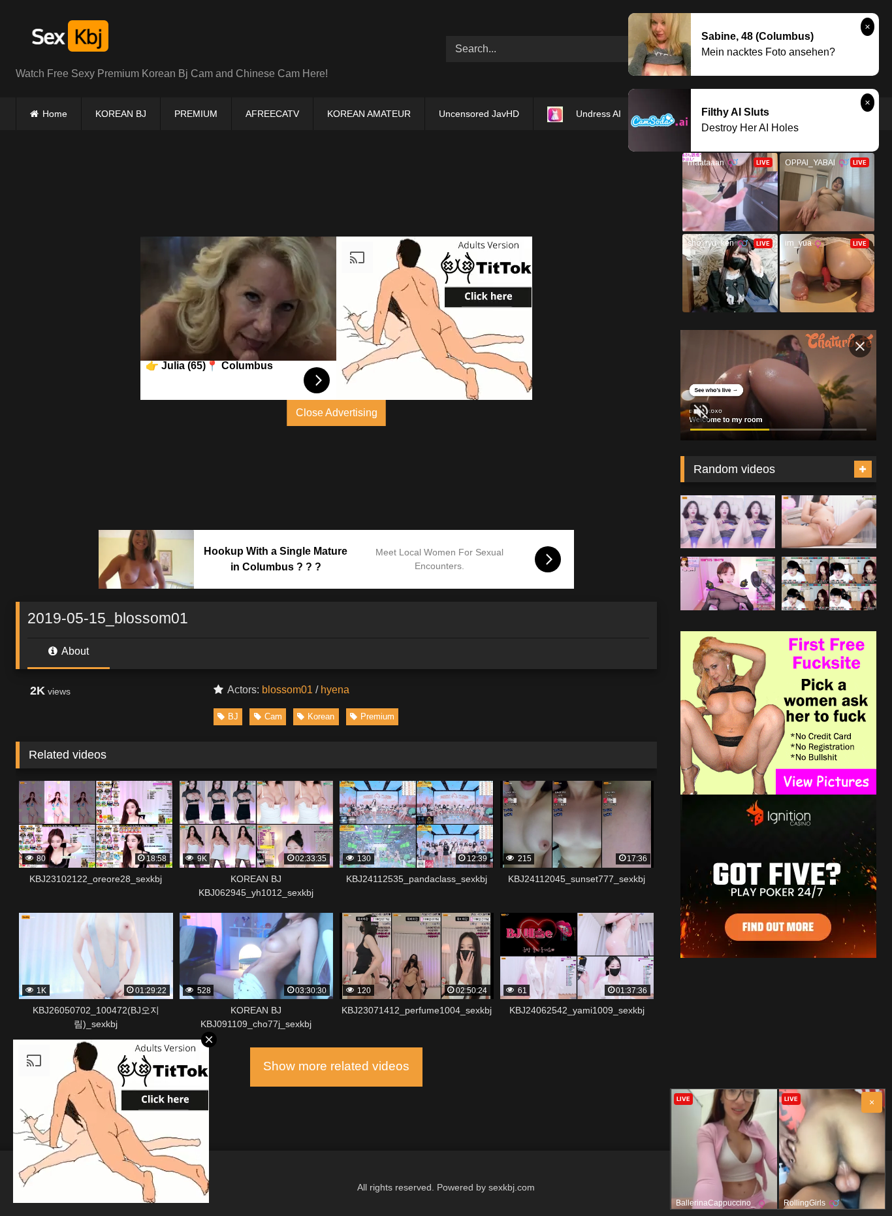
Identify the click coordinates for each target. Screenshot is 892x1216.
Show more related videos (336, 1066)
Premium (377, 716)
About (74, 651)
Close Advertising (336, 412)
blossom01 (287, 689)
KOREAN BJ (120, 113)
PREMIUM (195, 113)
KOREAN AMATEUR (369, 113)
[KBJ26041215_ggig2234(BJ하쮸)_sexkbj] (727, 522)
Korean (321, 716)
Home (54, 113)
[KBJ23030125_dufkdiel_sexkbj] (829, 583)
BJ (233, 716)
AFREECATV (272, 113)
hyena (335, 689)
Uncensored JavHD (479, 113)
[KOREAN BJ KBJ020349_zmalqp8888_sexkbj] (829, 522)
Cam (273, 716)
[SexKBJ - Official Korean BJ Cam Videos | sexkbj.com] (68, 38)
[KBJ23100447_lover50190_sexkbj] (727, 583)
